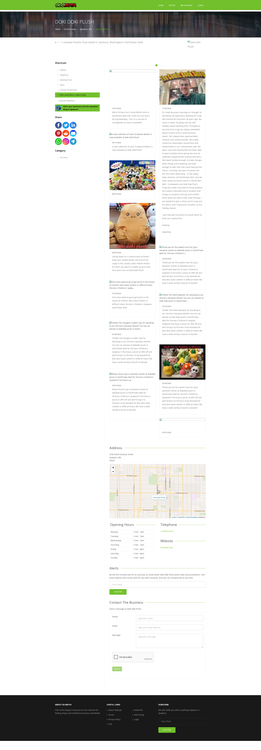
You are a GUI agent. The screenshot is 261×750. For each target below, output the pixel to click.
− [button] (113, 471)
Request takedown (67, 100)
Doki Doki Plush (159, 497)
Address (62, 70)
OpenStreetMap (192, 517)
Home (161, 5)
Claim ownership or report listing (72, 95)
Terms (111, 714)
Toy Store (63, 157)
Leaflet (174, 517)
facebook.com (166, 547)
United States (70, 29)
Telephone (63, 75)
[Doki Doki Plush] (158, 492)
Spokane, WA (86, 29)
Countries (187, 5)
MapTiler (182, 517)
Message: (116, 635)
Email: (115, 626)
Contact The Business (68, 90)
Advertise (138, 710)
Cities (172, 5)
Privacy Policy (114, 719)
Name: (115, 616)
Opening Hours (65, 80)
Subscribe (118, 592)
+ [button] (113, 467)
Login (200, 5)
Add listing (139, 714)
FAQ (110, 724)
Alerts (61, 85)
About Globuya (115, 710)
